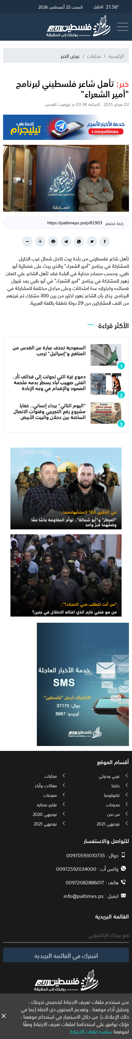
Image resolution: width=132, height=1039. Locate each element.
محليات (94, 55)
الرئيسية (116, 55)
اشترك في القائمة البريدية (66, 955)
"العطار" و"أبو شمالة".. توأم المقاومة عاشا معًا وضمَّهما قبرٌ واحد (74, 522)
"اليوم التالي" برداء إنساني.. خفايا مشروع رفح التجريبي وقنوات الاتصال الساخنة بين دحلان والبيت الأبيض (50, 411)
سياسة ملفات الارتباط (91, 1031)
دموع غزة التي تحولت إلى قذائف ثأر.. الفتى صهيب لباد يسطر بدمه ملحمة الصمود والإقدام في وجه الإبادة (49, 382)
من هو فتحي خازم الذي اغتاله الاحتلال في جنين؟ (74, 611)
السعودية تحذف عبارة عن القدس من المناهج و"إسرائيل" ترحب (49, 350)
